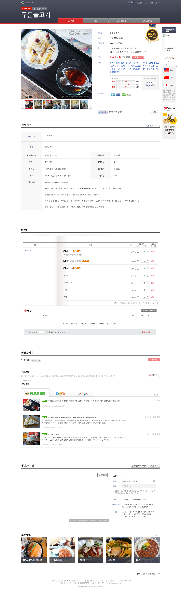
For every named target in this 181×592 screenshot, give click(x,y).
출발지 (115, 481)
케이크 (155, 66)
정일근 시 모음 (53, 434)
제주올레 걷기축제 (118, 69)
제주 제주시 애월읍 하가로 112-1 (132, 52)
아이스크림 (136, 66)
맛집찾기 (139, 3)
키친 (145, 3)
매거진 (151, 3)
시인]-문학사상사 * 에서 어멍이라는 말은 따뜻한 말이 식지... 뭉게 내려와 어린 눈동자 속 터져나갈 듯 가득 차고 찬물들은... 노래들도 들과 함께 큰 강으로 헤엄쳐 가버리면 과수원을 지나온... (84, 439)
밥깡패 (138, 560)
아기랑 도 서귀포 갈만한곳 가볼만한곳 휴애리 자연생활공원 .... (73, 417)
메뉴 (26, 250)
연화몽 (82, 560)
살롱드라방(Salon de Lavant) (32, 560)
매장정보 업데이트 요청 (152, 126)
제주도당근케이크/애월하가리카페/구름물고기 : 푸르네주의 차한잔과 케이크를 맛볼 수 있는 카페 (84, 401)
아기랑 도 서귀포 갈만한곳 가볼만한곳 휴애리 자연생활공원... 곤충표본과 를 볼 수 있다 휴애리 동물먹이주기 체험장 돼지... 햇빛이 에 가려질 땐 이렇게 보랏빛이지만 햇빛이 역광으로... (84, 422)
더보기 (156, 535)
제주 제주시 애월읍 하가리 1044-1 (124, 48)
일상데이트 (154, 63)
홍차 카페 (125, 66)
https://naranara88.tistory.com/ (52, 427)
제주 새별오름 (134, 69)
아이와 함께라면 (117, 63)
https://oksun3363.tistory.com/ (52, 444)
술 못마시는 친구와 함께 (136, 63)
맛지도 (157, 3)
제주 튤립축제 (148, 69)
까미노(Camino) (56, 560)
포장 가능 (115, 66)
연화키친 (111, 560)
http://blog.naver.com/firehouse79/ (53, 406)
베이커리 (147, 66)
